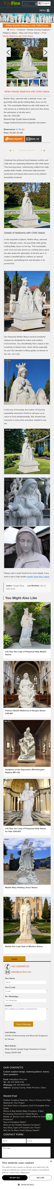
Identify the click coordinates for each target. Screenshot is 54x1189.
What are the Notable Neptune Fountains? (21, 1125)
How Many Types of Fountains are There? (21, 1127)
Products (21, 30)
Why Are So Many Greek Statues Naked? (21, 1130)
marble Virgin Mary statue (38, 576)
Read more (25, 1172)
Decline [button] (40, 1177)
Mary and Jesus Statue (29, 33)
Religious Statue (10, 33)
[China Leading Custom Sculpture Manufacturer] (11, 4)
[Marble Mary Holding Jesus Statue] (27, 861)
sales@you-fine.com (21, 972)
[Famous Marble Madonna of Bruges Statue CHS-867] (27, 684)
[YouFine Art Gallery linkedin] (4, 1092)
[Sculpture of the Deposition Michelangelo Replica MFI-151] (27, 743)
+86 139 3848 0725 (15, 1082)
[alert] (27, 1173)
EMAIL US (34, 139)
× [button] (51, 1161)
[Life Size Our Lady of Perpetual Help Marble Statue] (27, 625)
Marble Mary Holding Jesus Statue (21, 887)
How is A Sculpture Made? (14, 1122)
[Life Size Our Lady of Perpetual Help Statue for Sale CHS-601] (27, 802)
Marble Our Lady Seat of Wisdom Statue (24, 946)
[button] (42, 10)
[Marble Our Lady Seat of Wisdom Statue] (27, 920)
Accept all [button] (15, 1177)
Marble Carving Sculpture (38, 30)
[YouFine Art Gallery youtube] (3, 1092)
